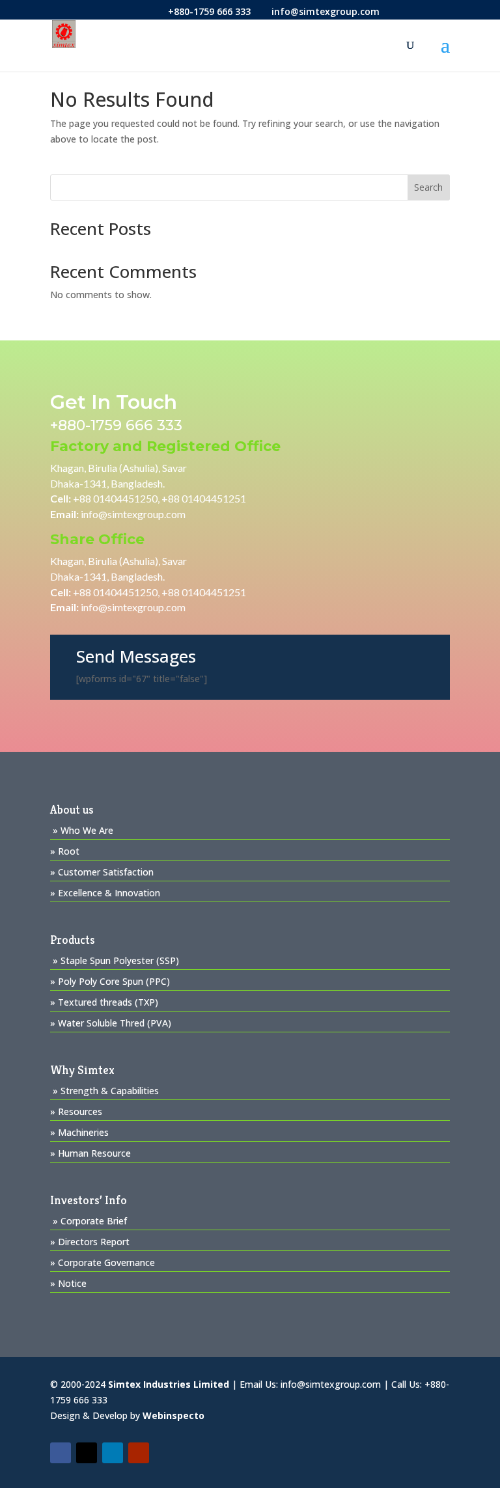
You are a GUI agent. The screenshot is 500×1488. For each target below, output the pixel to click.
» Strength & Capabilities (106, 1090)
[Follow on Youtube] (138, 1452)
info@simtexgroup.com (133, 514)
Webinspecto (173, 1415)
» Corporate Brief (90, 1221)
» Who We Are (83, 830)
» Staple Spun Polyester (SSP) (116, 960)
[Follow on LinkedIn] (112, 1452)
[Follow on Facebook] (60, 1452)
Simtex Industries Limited (168, 1384)
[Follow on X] (86, 1452)
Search (428, 187)
